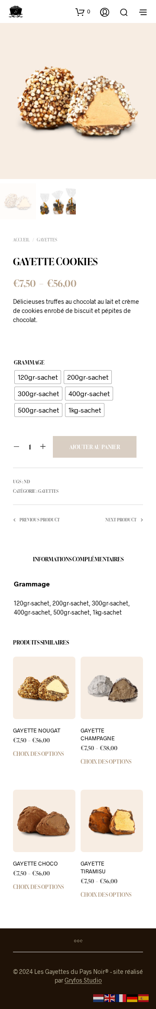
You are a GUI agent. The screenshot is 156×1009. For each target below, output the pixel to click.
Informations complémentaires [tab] (78, 559)
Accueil (21, 240)
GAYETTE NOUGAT (36, 730)
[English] (110, 997)
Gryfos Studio (83, 980)
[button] (82, 11)
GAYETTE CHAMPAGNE (98, 734)
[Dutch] (98, 997)
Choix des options (38, 754)
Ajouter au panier (94, 447)
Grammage (29, 362)
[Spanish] (144, 997)
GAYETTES (47, 240)
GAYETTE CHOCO (35, 863)
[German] (132, 997)
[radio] (38, 377)
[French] (121, 997)
